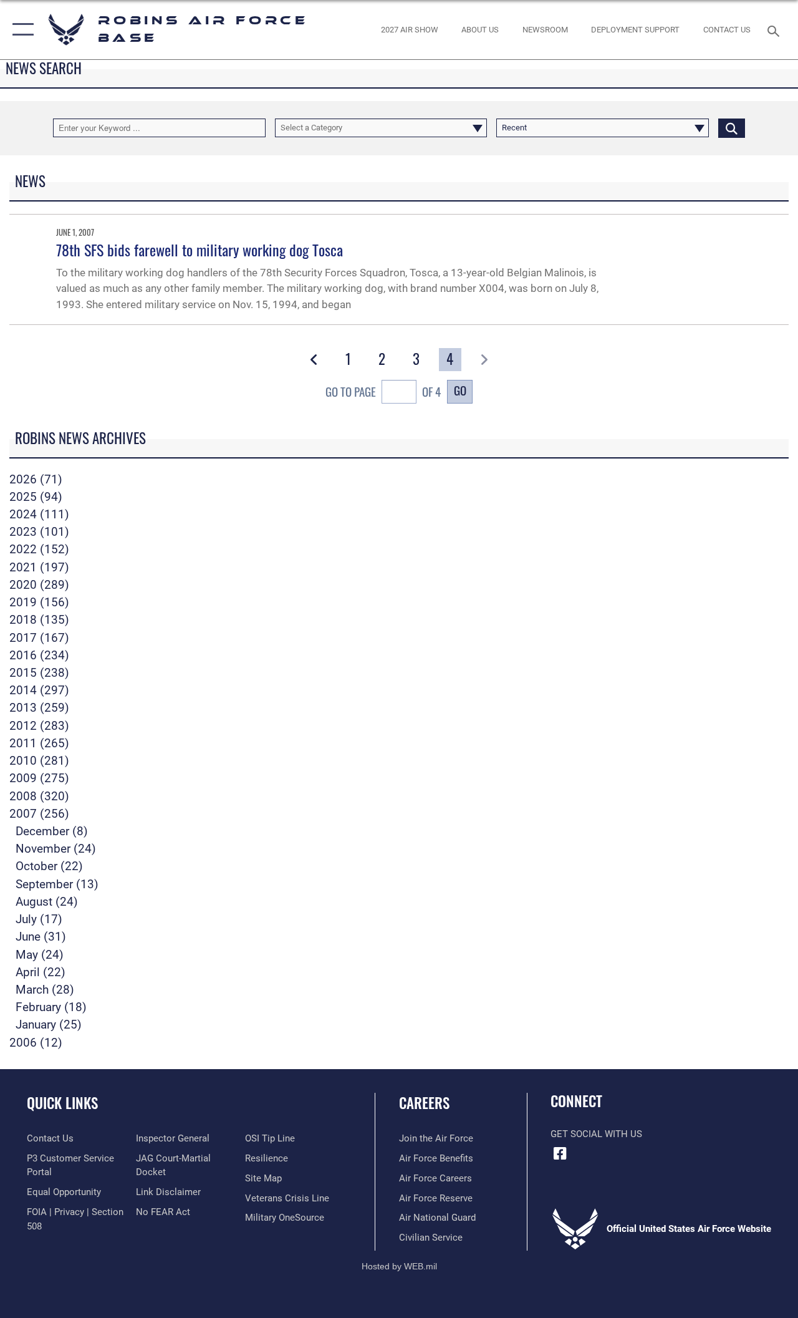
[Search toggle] (775, 29)
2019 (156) (39, 602)
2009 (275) (39, 778)
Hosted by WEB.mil (399, 1266)
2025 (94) (35, 497)
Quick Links (62, 1103)
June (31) (41, 937)
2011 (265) (39, 743)
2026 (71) (35, 480)
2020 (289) (39, 585)
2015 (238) (39, 673)
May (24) (40, 955)
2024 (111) (39, 514)
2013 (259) (39, 708)
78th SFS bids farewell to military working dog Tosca (199, 249)
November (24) (56, 849)
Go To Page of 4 (383, 391)
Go (460, 390)
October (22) (49, 866)
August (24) (47, 902)
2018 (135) (39, 620)
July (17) (39, 919)
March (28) (45, 990)
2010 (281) (39, 761)
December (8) (52, 831)
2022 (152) (39, 549)
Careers (424, 1103)
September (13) (57, 884)
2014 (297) (39, 690)
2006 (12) (35, 1043)
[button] (20, 29)
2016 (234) (39, 655)
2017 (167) (39, 638)
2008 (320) (39, 796)
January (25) (49, 1025)
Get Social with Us (596, 1134)
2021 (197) (39, 567)
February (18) (51, 1007)
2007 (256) (39, 814)
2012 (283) (39, 726)
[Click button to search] (731, 128)
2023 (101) (39, 532)
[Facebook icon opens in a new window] (559, 1153)
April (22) (40, 972)
